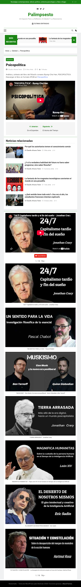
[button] (43, 261)
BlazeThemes (67, 584)
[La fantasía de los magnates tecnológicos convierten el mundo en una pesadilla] (37, 41)
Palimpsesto (40, 14)
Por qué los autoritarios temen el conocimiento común (46, 2)
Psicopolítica (42, 77)
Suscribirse (41, 256)
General (10, 60)
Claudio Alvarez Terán (15, 69)
